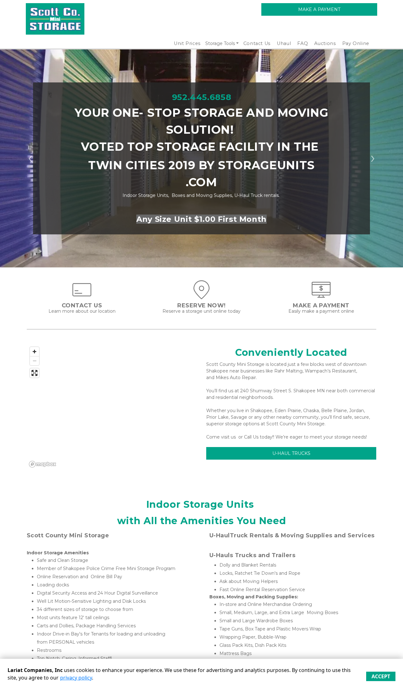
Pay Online (356, 43)
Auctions (325, 43)
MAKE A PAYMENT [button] (319, 9)
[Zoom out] (34, 360)
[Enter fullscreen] (34, 373)
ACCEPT (381, 676)
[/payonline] (321, 296)
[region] (112, 407)
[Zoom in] (34, 351)
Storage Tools (220, 43)
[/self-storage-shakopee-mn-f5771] (201, 296)
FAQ (302, 43)
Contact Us (257, 43)
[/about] (81, 296)
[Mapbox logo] (42, 464)
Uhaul (284, 43)
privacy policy (76, 677)
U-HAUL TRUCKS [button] (291, 453)
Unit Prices (187, 43)
